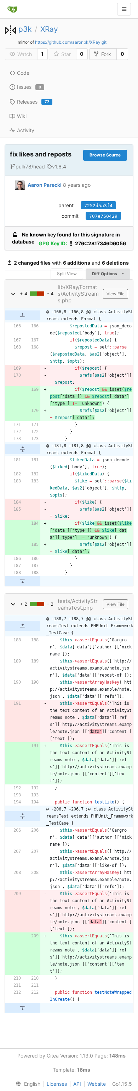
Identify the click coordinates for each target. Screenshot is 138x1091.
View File (116, 293)
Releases (33, 102)
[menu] (26, 1084)
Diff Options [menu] (105, 273)
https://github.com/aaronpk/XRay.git (71, 42)
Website (96, 1084)
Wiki (22, 116)
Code (23, 73)
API (77, 1084)
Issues (29, 87)
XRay (49, 29)
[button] (13, 293)
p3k (24, 29)
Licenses (57, 1084)
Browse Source (105, 155)
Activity (25, 130)
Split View (67, 273)
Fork (106, 54)
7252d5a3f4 (98, 205)
